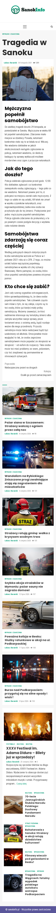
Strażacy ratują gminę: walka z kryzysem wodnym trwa (28, 512)
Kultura (20, 744)
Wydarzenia (39, 793)
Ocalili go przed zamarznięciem (36, 373)
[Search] (52, 27)
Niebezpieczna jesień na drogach (21, 365)
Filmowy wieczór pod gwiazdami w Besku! (13, 857)
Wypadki (40, 871)
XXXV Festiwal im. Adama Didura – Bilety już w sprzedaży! (28, 727)
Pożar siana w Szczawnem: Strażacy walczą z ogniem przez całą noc (28, 401)
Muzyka (29, 744)
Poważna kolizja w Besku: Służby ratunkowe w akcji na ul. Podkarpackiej (28, 615)
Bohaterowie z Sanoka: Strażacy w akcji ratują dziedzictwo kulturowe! (13, 833)
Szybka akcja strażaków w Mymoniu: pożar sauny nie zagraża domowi (28, 561)
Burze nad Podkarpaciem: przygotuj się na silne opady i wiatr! (28, 669)
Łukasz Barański (10, 63)
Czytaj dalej (21, 783)
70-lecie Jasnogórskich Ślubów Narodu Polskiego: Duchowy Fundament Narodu (13, 805)
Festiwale (10, 744)
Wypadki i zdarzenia (10, 34)
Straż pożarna (32, 823)
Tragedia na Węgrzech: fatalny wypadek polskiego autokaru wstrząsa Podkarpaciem (13, 883)
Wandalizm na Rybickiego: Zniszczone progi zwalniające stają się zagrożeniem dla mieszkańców (28, 455)
